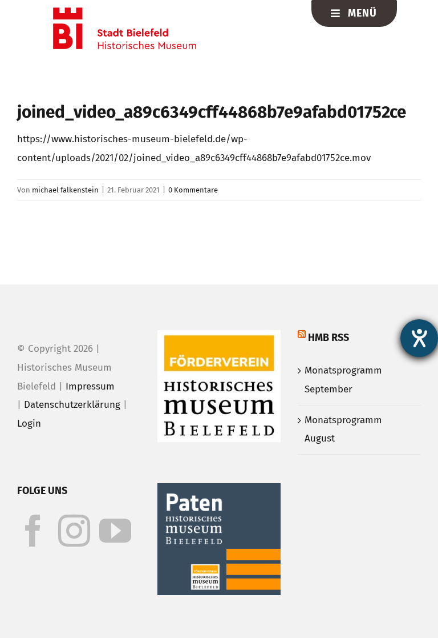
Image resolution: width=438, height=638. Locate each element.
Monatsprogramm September (343, 379)
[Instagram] (74, 531)
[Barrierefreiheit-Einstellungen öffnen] (419, 338)
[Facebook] (33, 531)
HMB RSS (328, 337)
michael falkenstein (65, 190)
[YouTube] (115, 531)
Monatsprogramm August (343, 429)
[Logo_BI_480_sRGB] (124, 12)
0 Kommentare (193, 190)
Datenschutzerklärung (72, 405)
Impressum (90, 386)
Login (29, 424)
